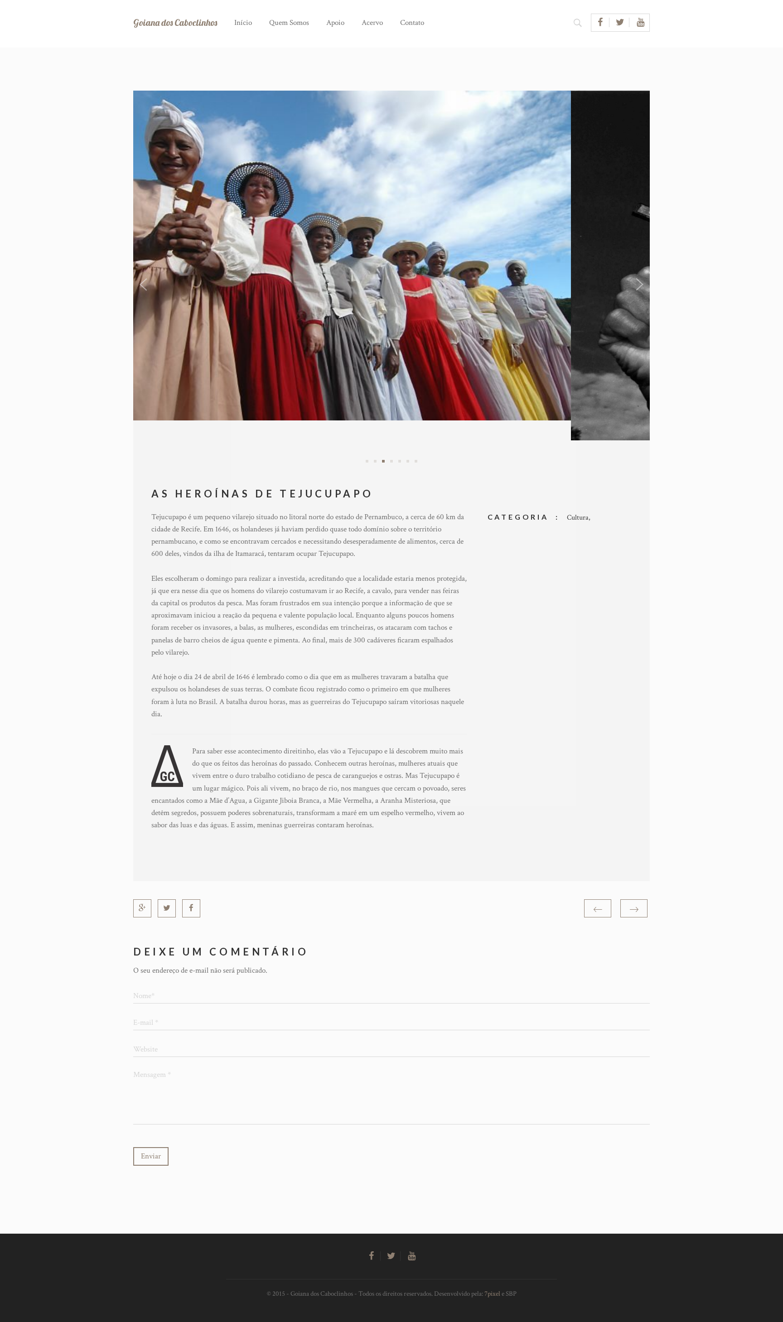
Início (243, 23)
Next (638, 284)
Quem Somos (289, 23)
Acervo (372, 23)
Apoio (335, 23)
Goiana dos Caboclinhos (175, 22)
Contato (412, 23)
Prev (145, 284)
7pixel (492, 1293)
